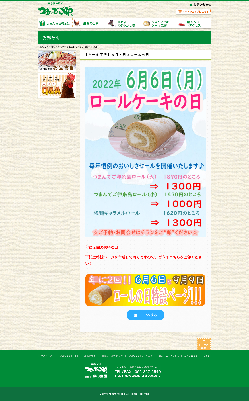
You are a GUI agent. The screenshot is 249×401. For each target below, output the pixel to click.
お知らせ (52, 47)
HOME (42, 47)
